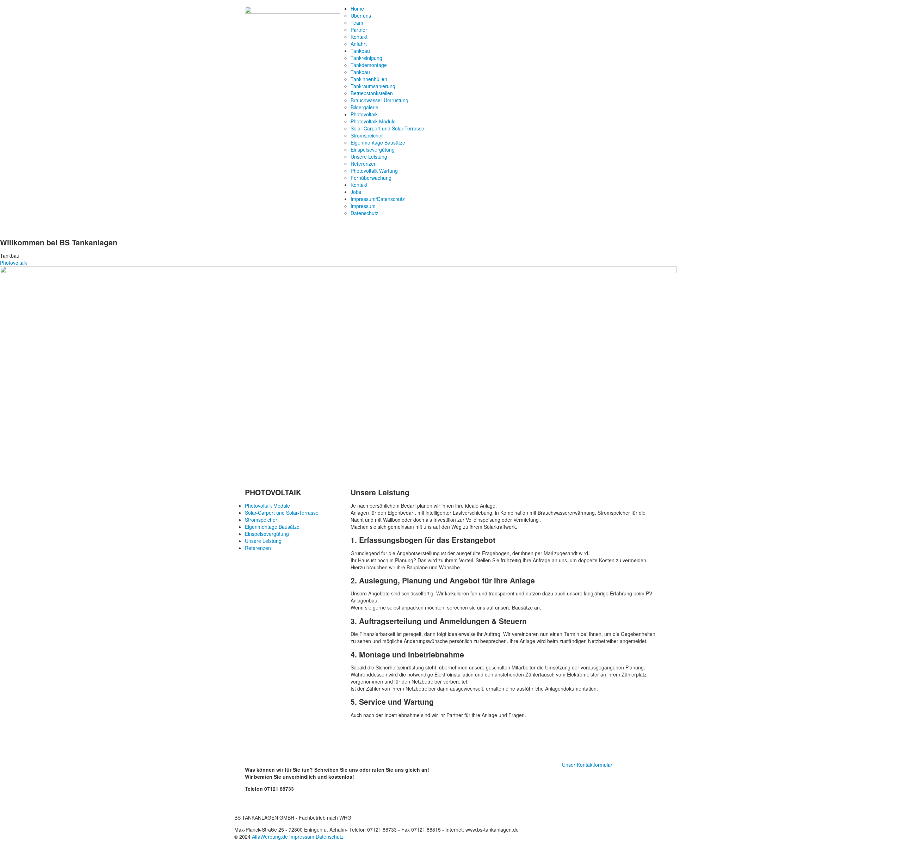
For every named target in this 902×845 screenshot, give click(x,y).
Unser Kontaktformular (587, 764)
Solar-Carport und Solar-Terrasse (387, 128)
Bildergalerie (364, 107)
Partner (359, 29)
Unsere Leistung (369, 156)
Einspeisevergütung (373, 149)
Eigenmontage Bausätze (378, 142)
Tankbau (360, 50)
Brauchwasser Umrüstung (379, 100)
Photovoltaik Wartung (374, 170)
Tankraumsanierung (373, 86)
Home (357, 8)
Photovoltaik (364, 114)
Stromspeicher (367, 135)
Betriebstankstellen (372, 93)
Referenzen (364, 163)
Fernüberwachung (371, 177)
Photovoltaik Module (373, 121)
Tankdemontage (369, 64)
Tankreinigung (366, 57)
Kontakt (359, 36)
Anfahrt (359, 43)
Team (357, 22)
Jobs (356, 191)
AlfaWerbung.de (270, 836)
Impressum (363, 205)
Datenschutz (364, 212)
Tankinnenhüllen (369, 78)
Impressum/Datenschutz (378, 198)
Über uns (361, 15)
